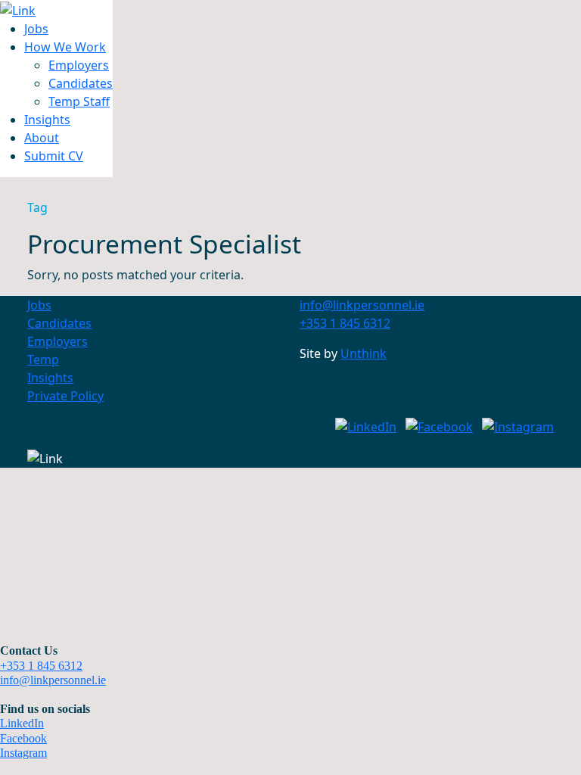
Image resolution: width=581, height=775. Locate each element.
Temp (43, 359)
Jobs (36, 28)
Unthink (363, 353)
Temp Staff (79, 101)
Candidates (80, 83)
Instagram (23, 752)
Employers (78, 65)
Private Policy (65, 396)
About (41, 137)
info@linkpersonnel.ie (53, 680)
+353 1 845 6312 (41, 665)
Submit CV (53, 156)
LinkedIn (22, 723)
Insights (47, 119)
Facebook (23, 738)
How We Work (65, 47)
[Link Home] (18, 9)
